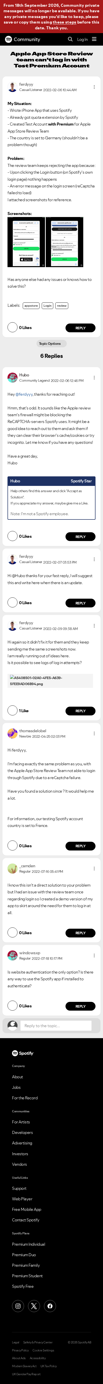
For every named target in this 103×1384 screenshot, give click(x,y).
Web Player (22, 1199)
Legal (15, 1342)
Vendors (19, 1164)
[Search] (70, 39)
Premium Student (27, 1276)
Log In (82, 39)
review (61, 305)
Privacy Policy (20, 1350)
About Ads (19, 1358)
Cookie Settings (43, 1350)
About (17, 1077)
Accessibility (38, 1358)
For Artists (21, 1122)
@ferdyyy (24, 394)
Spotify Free (23, 1286)
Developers (22, 1132)
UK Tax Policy (48, 1366)
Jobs (16, 1087)
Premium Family (26, 1265)
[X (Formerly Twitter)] (34, 1306)
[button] (94, 87)
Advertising (22, 1143)
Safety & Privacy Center (37, 1342)
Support (19, 1188)
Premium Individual (28, 1244)
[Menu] (94, 39)
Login (48, 305)
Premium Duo (24, 1254)
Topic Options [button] (50, 343)
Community (27, 39)
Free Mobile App (26, 1209)
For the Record (25, 1098)
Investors (20, 1153)
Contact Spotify (26, 1220)
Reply (81, 328)
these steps (64, 22)
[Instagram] (18, 1306)
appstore (31, 305)
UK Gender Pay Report (26, 1374)
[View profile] (13, 86)
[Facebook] (50, 1306)
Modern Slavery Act (24, 1366)
